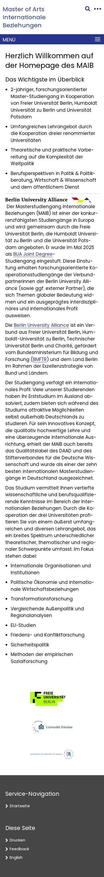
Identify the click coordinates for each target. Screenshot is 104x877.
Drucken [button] (17, 840)
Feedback (19, 849)
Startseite (20, 806)
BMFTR (40, 359)
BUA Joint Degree (33, 254)
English (16, 857)
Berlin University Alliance (41, 325)
